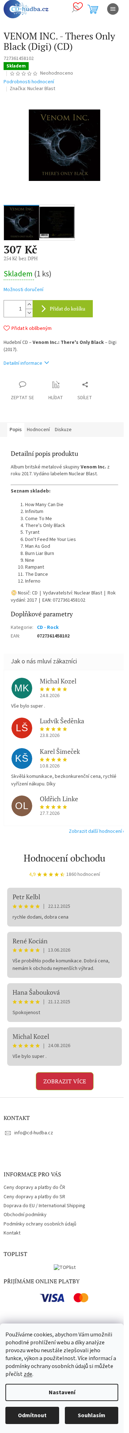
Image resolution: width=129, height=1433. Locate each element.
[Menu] (113, 9)
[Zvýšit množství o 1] (29, 304)
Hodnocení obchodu (64, 858)
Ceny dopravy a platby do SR (34, 1196)
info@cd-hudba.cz (33, 1132)
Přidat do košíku (67, 308)
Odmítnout (32, 1415)
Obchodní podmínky (25, 1214)
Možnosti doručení (23, 289)
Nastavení (62, 1392)
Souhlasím (91, 1415)
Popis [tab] (16, 429)
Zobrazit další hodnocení (95, 831)
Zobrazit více (64, 1081)
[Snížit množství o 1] (29, 313)
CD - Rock (48, 627)
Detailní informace (23, 363)
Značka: (32, 88)
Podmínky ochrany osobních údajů (40, 1224)
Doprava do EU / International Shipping (44, 1205)
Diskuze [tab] (63, 429)
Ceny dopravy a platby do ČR (34, 1187)
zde (28, 1374)
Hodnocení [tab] (38, 429)
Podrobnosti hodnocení (29, 82)
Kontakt (12, 1233)
